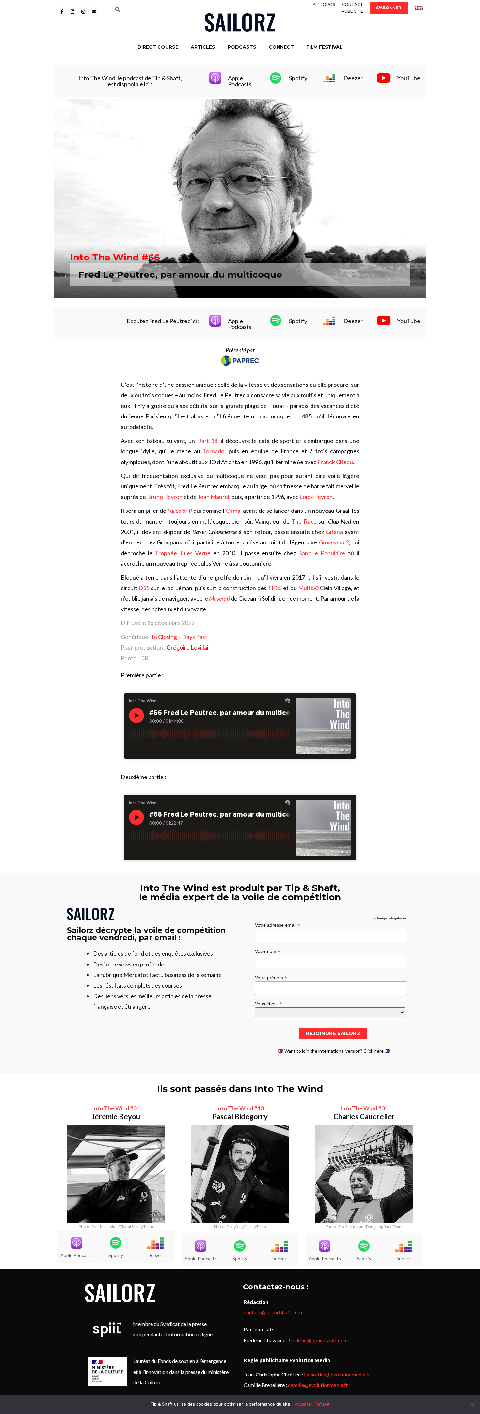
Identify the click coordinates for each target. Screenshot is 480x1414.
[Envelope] (94, 11)
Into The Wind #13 (240, 1108)
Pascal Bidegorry (240, 1116)
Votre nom (267, 951)
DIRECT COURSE (157, 47)
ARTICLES (203, 47)
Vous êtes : (268, 1003)
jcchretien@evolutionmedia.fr (337, 1374)
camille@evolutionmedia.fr (318, 1385)
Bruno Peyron (165, 496)
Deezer (353, 78)
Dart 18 (207, 440)
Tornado (213, 451)
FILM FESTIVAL (324, 47)
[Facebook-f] (61, 11)
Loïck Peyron (316, 496)
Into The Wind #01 (364, 1108)
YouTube (408, 78)
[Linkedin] (72, 11)
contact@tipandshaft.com (273, 1312)
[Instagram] (83, 11)
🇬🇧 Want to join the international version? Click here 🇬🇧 (334, 1051)
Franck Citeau (335, 461)
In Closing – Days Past (179, 636)
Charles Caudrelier (364, 1116)
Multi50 (308, 587)
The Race (303, 521)
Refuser (322, 1403)
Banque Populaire (321, 553)
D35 (144, 587)
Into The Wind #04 (116, 1108)
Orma (233, 510)
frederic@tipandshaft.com (318, 1340)
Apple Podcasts (239, 80)
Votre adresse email (277, 925)
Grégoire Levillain (189, 647)
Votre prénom (271, 977)
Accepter (303, 1403)
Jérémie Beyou (116, 1116)
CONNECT (281, 47)
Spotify (298, 78)
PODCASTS (242, 47)
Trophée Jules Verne (183, 553)
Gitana (334, 531)
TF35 (275, 587)
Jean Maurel (213, 496)
